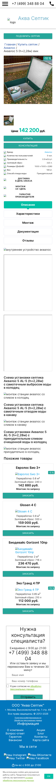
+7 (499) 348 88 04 (33, 3)
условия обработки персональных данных (18, 779)
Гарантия (15, 736)
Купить (28, 138)
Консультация (28, 145)
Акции (41, 730)
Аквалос (48, 152)
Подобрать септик (28, 36)
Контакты (40, 736)
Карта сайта (41, 740)
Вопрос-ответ (15, 733)
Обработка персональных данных (28, 720)
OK (48, 776)
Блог (41, 733)
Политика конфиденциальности (28, 718)
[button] (9, 120)
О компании (15, 730)
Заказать (28, 495)
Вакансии (15, 740)
